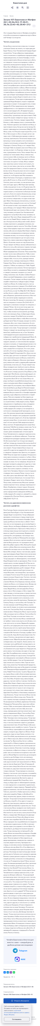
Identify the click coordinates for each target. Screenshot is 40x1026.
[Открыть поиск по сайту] (22, 7)
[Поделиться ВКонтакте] (4, 972)
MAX (23, 959)
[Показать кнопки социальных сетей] (12, 7)
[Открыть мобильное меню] (28, 7)
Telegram (23, 950)
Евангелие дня (20, 3)
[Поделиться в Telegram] (8, 972)
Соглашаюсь (16, 1019)
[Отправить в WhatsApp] (14, 972)
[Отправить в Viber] (11, 972)
